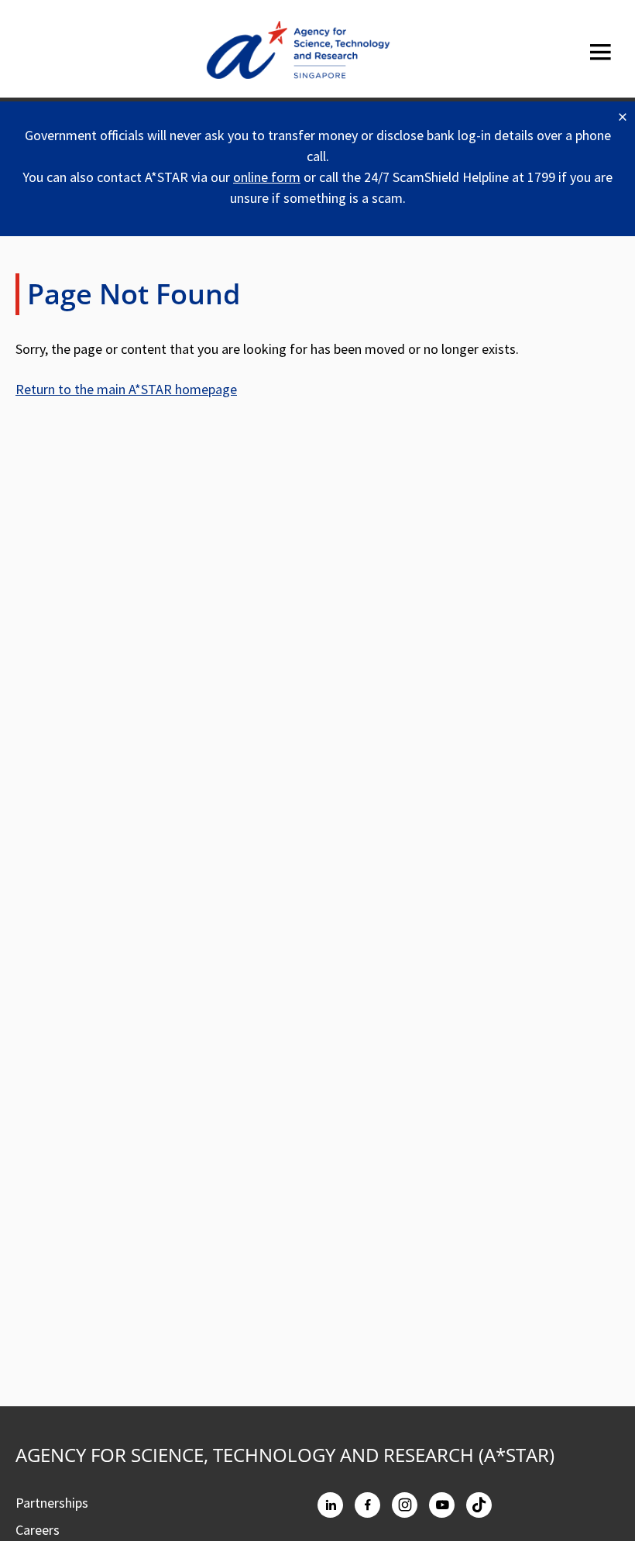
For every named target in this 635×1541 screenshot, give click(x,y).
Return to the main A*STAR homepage (126, 389)
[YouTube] (442, 1505)
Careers (37, 1530)
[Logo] (298, 52)
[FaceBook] (367, 1505)
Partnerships (51, 1503)
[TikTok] (479, 1505)
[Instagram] (404, 1505)
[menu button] (600, 52)
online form (266, 177)
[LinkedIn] (330, 1505)
